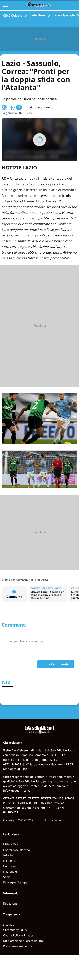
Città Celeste (12, 15)
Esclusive (9, 866)
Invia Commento (55, 664)
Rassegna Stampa (15, 882)
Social (7, 877)
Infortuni (9, 855)
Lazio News (37, 15)
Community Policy (15, 930)
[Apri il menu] (5, 4)
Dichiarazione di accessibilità (23, 941)
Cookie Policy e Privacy (18, 935)
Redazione (10, 903)
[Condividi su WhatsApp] (4, 107)
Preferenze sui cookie (17, 946)
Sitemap (8, 924)
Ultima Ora (10, 844)
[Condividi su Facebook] (12, 107)
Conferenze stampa (16, 850)
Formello (9, 861)
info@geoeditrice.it (16, 790)
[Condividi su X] (19, 107)
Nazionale (10, 871)
